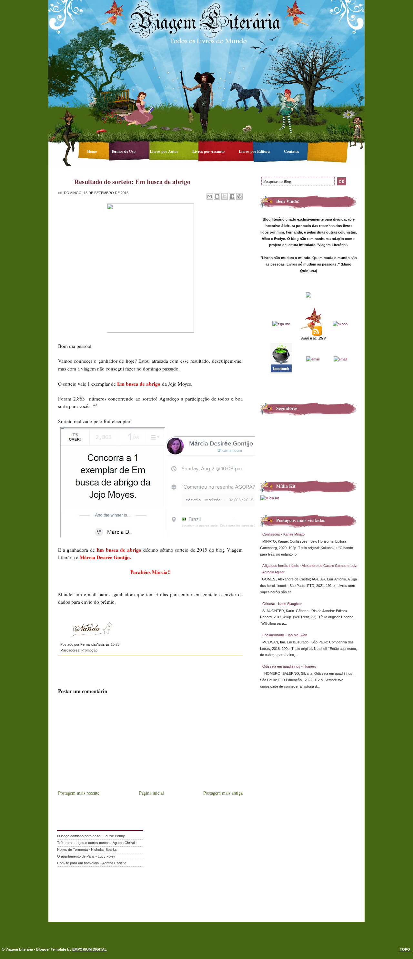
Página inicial (151, 793)
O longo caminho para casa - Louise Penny (91, 836)
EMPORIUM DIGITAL (89, 949)
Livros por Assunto (209, 151)
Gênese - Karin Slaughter (282, 604)
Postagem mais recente (78, 793)
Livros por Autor (164, 151)
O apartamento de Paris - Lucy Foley (86, 856)
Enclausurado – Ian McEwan (284, 635)
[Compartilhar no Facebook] (232, 196)
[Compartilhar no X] (224, 196)
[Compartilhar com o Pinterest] (239, 196)
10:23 (115, 644)
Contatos (291, 151)
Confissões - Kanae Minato (283, 534)
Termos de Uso (123, 151)
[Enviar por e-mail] (209, 196)
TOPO (405, 949)
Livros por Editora (255, 151)
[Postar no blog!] (217, 196)
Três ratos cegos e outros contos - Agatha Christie (96, 843)
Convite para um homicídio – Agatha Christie (91, 863)
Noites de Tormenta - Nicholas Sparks (87, 849)
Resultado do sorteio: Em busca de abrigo (132, 181)
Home (92, 151)
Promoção (89, 650)
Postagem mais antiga (223, 793)
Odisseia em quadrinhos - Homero (289, 666)
